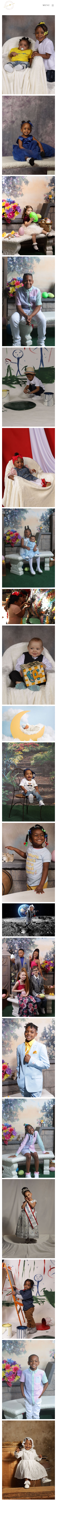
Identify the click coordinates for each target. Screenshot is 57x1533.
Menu (46, 5)
